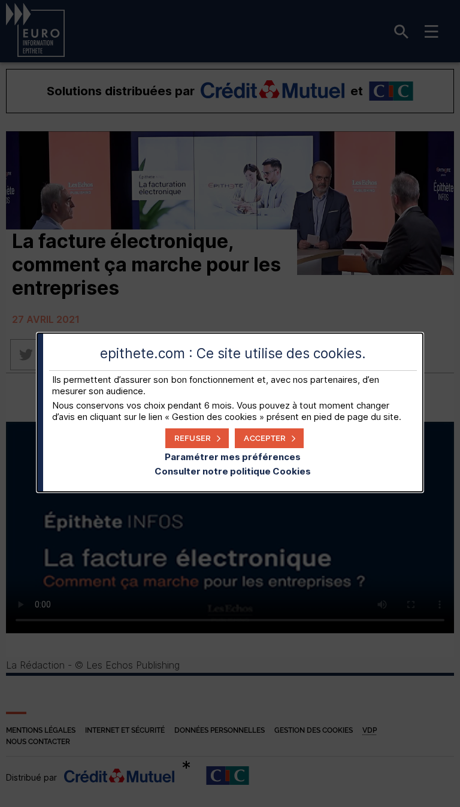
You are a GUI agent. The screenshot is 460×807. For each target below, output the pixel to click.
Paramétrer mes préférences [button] (233, 457)
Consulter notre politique (233, 471)
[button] (269, 438)
